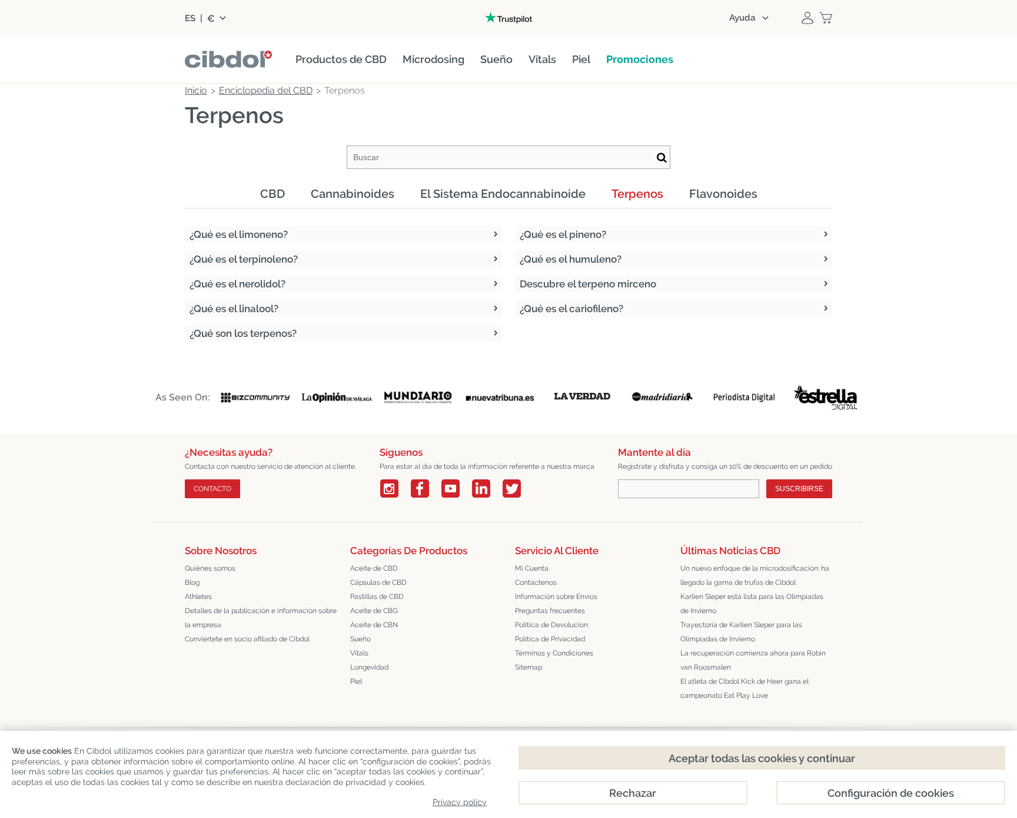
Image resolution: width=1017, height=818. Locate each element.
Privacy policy (460, 802)
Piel (356, 681)
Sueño (360, 639)
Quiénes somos (210, 568)
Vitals (359, 653)
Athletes (198, 596)
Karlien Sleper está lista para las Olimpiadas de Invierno (751, 603)
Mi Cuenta (532, 568)
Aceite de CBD (374, 568)
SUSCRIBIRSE (799, 489)
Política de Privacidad (550, 639)
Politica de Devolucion (551, 625)
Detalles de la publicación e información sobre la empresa (261, 618)
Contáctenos (536, 582)
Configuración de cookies (890, 793)
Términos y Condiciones (554, 653)
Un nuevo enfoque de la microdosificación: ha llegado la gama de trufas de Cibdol (754, 575)
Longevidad (369, 667)
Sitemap (528, 667)
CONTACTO (212, 489)
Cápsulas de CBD (378, 582)
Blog (192, 582)
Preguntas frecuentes (550, 611)
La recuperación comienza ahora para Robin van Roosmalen (753, 660)
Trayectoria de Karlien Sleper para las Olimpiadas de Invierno (741, 632)
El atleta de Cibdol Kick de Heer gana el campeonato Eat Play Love (744, 688)
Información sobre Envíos (556, 596)
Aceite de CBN (374, 625)
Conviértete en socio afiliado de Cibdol (247, 639)
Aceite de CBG (374, 611)
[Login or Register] (807, 17)
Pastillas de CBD (377, 596)
